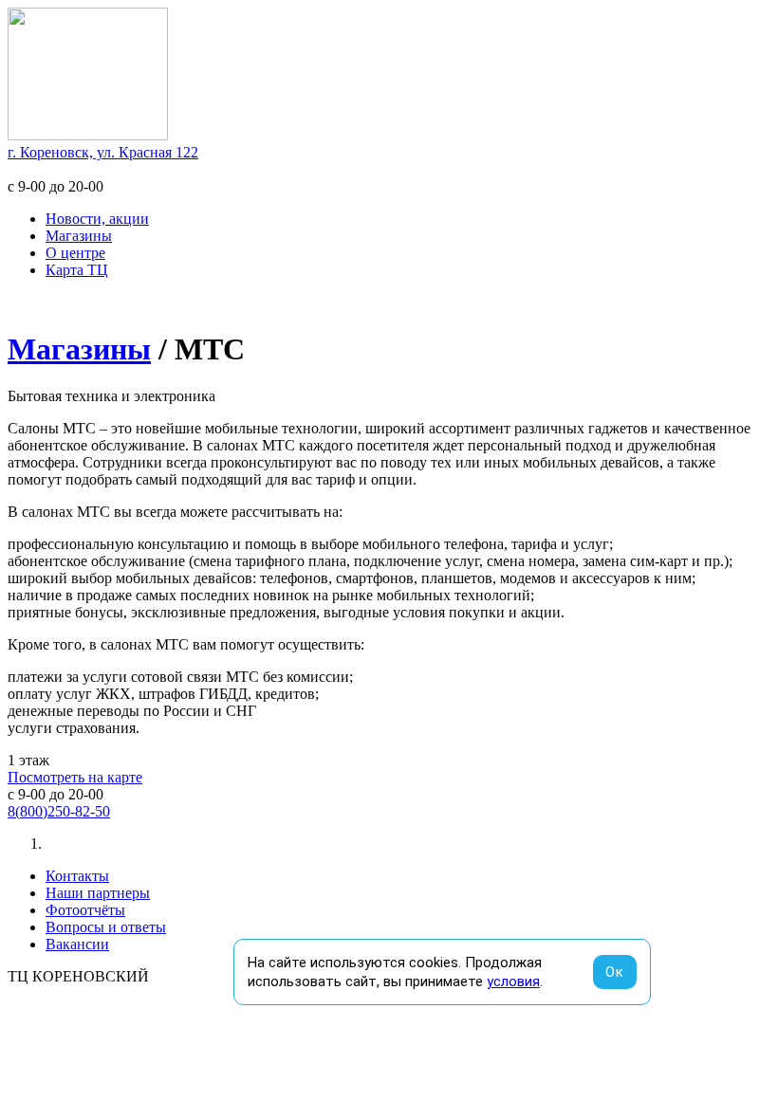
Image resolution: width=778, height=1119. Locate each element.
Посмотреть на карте (75, 777)
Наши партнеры (98, 893)
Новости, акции (97, 219)
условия (513, 981)
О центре (75, 253)
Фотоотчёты (85, 910)
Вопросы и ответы (106, 927)
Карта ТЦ (77, 270)
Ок (614, 972)
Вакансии (77, 944)
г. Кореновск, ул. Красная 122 (103, 152)
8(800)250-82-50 (59, 811)
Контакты (77, 876)
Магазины (79, 236)
